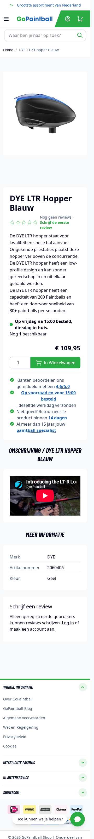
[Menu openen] (9, 19)
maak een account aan (32, 629)
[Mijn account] (67, 19)
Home (8, 49)
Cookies (9, 746)
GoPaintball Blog (17, 708)
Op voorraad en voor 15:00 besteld (48, 396)
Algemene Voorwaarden (24, 717)
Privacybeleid (14, 736)
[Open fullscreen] (45, 113)
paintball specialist (36, 430)
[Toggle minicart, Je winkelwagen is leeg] (80, 19)
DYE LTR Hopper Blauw (39, 49)
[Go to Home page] (34, 18)
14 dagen (57, 418)
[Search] (80, 35)
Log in (68, 623)
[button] (45, 222)
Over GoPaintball (18, 699)
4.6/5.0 (63, 386)
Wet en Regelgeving (20, 727)
